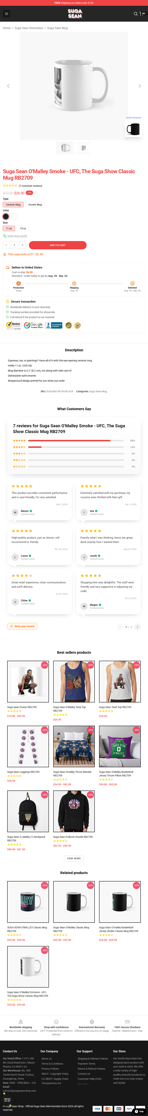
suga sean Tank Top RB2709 (115, 707)
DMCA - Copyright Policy (55, 1073)
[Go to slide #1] (64, 147)
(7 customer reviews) (30, 185)
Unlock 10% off (7, 1100)
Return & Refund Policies (91, 1068)
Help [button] (141, 1111)
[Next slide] (139, 86)
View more (74, 858)
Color (6, 210)
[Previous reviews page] (120, 627)
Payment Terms (86, 1063)
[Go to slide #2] (83, 147)
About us (47, 1058)
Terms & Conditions (52, 1063)
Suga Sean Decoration (29, 28)
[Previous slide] (8, 86)
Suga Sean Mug (57, 28)
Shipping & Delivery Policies (93, 1058)
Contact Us (84, 1073)
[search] (136, 14)
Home (6, 28)
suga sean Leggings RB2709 (23, 771)
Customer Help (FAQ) (89, 1078)
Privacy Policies (50, 1068)
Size (5, 222)
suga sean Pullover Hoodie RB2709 (73, 836)
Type (5, 198)
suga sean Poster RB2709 (22, 707)
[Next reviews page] (137, 627)
